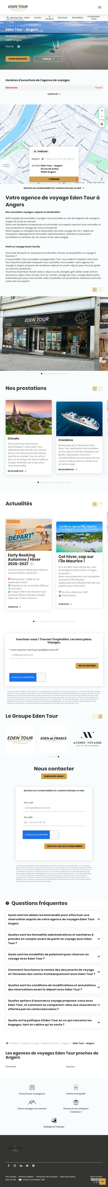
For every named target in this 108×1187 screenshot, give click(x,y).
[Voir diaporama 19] (74, 621)
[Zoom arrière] (102, 116)
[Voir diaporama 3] (46, 373)
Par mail (28, 802)
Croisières (65, 440)
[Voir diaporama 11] (64, 373)
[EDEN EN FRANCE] (53, 739)
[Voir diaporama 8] (57, 373)
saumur (70, 1066)
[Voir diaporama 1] (41, 373)
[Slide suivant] (100, 289)
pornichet (11, 1066)
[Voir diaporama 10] (61, 373)
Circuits (13, 438)
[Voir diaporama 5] (50, 373)
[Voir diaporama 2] (43, 373)
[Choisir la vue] (102, 124)
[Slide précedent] (94, 289)
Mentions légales (26, 1176)
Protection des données (47, 1176)
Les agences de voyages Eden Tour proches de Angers (52, 1055)
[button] (100, 7)
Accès (37, 17)
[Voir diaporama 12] (66, 373)
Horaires (25, 17)
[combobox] (26, 822)
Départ (36, 158)
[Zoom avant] (102, 110)
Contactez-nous (93, 17)
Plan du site (11, 1179)
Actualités (77, 17)
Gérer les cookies (67, 1176)
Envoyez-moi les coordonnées (64, 846)
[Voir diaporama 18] (72, 621)
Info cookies (11, 1176)
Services (62, 17)
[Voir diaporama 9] (59, 373)
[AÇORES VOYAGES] (87, 739)
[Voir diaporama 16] (67, 621)
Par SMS (28, 817)
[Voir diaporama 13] (65, 482)
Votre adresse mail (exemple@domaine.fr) (34, 649)
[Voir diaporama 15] (69, 482)
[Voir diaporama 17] (69, 621)
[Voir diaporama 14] (67, 482)
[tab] (54, 790)
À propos (50, 17)
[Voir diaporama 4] (48, 373)
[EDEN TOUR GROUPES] (19, 739)
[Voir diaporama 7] (55, 373)
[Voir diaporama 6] (52, 373)
